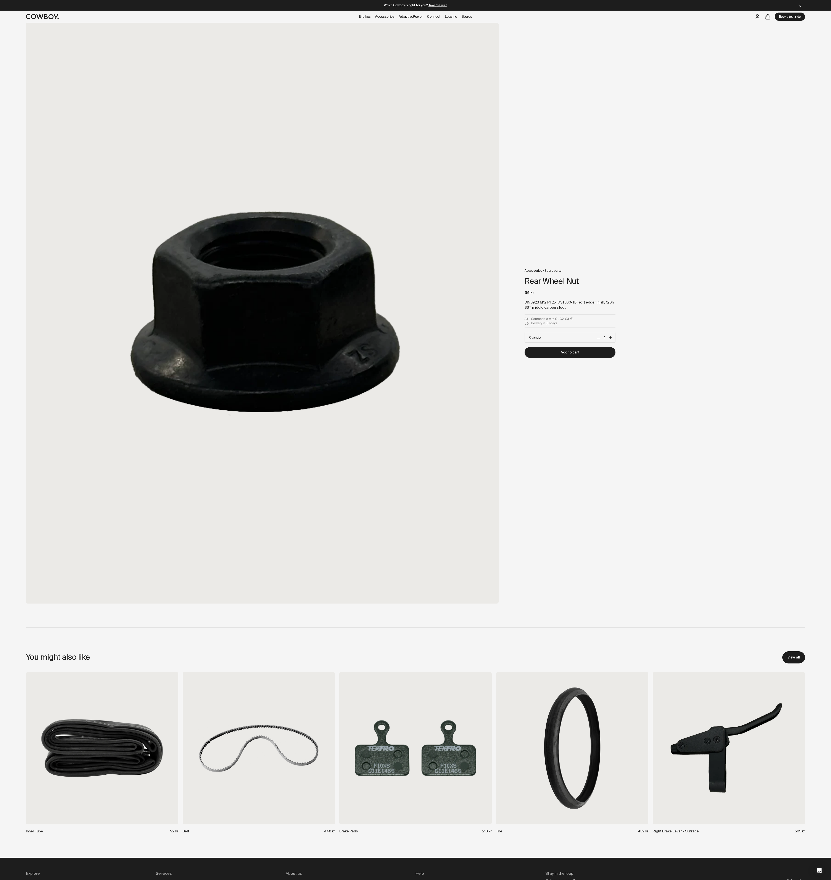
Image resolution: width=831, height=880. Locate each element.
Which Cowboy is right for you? (415, 5)
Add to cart (570, 352)
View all (794, 657)
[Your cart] (768, 16)
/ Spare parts (543, 271)
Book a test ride (790, 17)
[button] (819, 870)
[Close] (800, 5)
